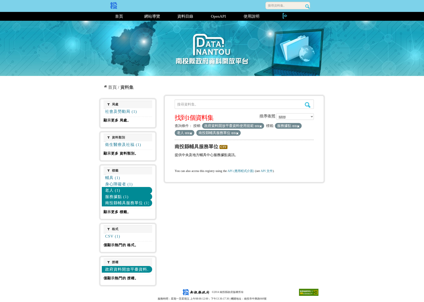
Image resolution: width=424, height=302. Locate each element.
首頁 (119, 16)
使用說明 (251, 16)
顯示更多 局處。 (117, 120)
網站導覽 (152, 16)
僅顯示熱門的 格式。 (121, 245)
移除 (257, 126)
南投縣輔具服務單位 (196, 146)
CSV (223, 147)
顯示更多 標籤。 (117, 212)
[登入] (284, 16)
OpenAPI (218, 16)
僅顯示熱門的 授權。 (121, 278)
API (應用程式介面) (240, 171)
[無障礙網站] (308, 292)
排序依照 (267, 116)
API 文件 (267, 171)
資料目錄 (185, 16)
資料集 (127, 87)
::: (100, 16)
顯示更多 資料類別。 (121, 153)
